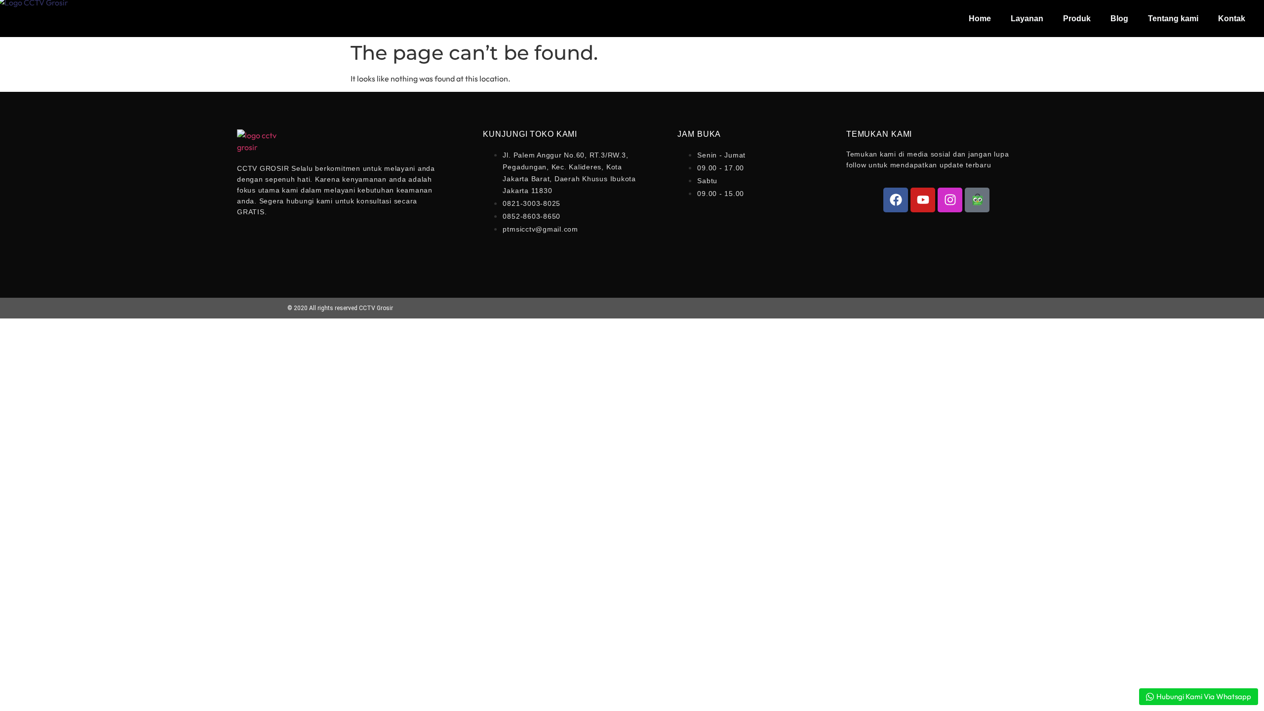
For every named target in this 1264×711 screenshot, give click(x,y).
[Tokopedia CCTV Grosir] (977, 200)
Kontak (1231, 18)
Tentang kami (1173, 18)
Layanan (1027, 18)
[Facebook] (895, 200)
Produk (1077, 18)
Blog (1119, 18)
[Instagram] (950, 200)
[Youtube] (922, 200)
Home (980, 18)
